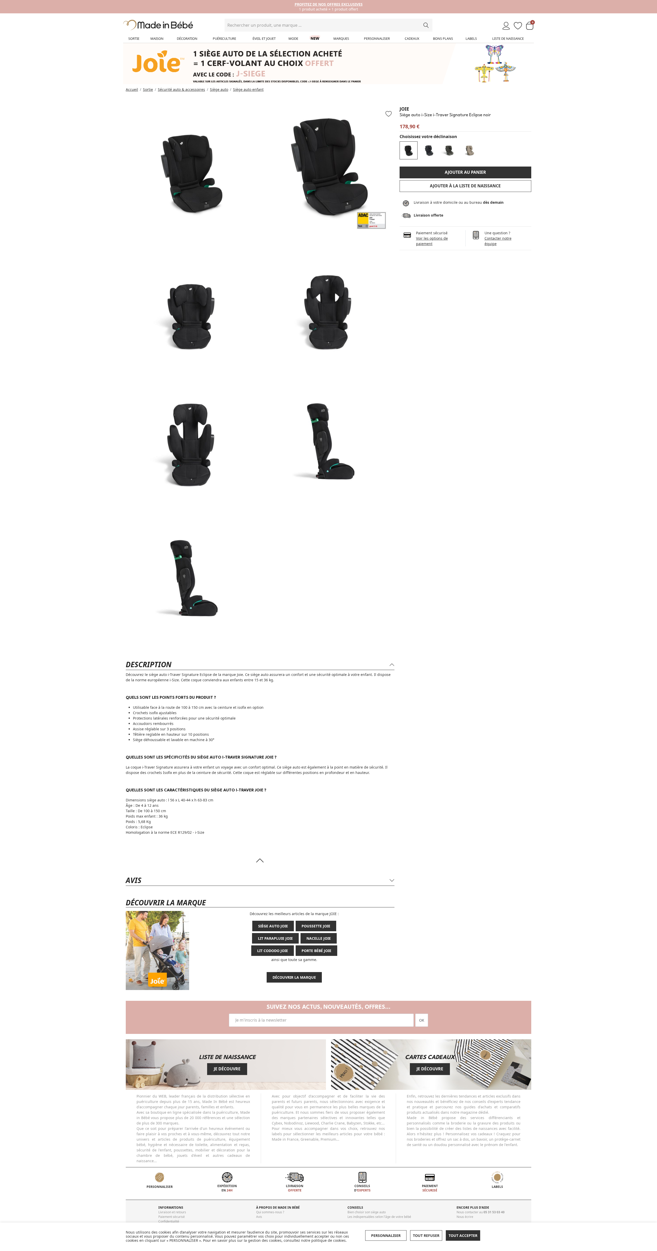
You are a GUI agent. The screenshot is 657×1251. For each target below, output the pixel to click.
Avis (259, 1217)
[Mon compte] (506, 26)
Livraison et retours (172, 1212)
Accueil (132, 89)
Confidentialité (168, 1221)
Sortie (133, 38)
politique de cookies (328, 1240)
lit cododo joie (272, 950)
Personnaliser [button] (386, 1235)
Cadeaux (412, 38)
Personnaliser (377, 38)
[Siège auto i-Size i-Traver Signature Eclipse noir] (409, 150)
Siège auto (219, 89)
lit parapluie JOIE (275, 938)
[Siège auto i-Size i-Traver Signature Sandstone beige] (470, 150)
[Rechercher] (426, 25)
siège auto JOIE (273, 926)
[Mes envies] (518, 26)
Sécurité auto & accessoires (181, 89)
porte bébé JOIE (316, 950)
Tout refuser (426, 1235)
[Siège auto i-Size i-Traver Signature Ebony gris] (429, 150)
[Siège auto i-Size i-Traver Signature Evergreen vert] (450, 150)
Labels (471, 38)
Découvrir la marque (294, 977)
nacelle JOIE (318, 938)
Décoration (187, 38)
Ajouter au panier (465, 172)
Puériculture (224, 38)
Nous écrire (465, 1217)
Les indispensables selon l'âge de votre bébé (379, 1217)
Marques (341, 38)
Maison (156, 38)
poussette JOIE (316, 926)
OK (421, 1020)
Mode (293, 38)
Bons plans (443, 38)
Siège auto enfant (248, 89)
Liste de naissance (508, 38)
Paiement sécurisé (171, 1217)
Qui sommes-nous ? (270, 1212)
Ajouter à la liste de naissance (465, 186)
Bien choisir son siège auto (366, 1212)
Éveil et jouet (264, 38)
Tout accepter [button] (463, 1235)
